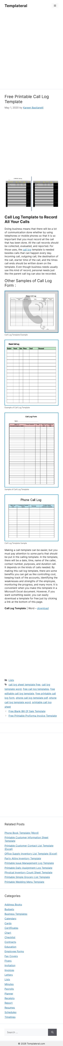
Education (10, 946)
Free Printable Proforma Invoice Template (33, 715)
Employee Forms (14, 951)
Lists (11, 680)
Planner (9, 993)
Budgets (9, 909)
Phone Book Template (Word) (22, 832)
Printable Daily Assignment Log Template (28, 867)
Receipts (10, 998)
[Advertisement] (31, 50)
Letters (9, 974)
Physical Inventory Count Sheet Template (28, 872)
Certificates (11, 927)
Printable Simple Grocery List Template (27, 877)
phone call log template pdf (32, 697)
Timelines (10, 1017)
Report (9, 1002)
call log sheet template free (24, 684)
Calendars (10, 918)
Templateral (16, 5)
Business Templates (16, 913)
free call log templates (36, 689)
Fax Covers (11, 956)
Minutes (9, 984)
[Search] (52, 1032)
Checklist (10, 937)
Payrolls (9, 988)
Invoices (9, 970)
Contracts (10, 941)
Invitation (10, 965)
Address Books (13, 904)
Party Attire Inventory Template (23, 858)
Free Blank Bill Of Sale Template (27, 711)
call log (27, 249)
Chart (8, 932)
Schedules (10, 1012)
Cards (8, 923)
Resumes (10, 1007)
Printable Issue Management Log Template (29, 863)
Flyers (8, 960)
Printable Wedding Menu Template (24, 881)
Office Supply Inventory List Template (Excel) (31, 853)
